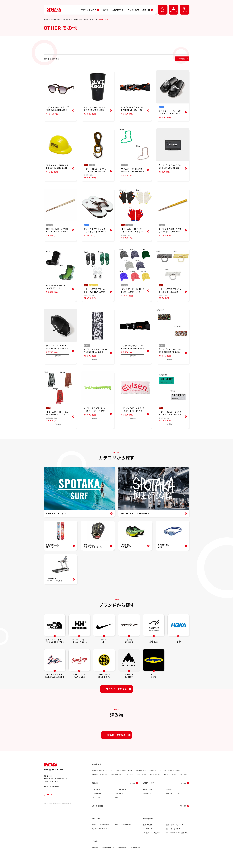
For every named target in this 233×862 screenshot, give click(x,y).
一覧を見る (132, 783)
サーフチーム (147, 829)
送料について (148, 789)
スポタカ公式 (148, 825)
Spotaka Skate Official (101, 829)
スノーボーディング (173, 829)
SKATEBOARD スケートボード (61, 19)
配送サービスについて (174, 793)
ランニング (96, 797)
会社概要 (95, 847)
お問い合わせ (135, 847)
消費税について (148, 793)
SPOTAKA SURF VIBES (100, 825)
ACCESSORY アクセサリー (83, 19)
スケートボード (120, 789)
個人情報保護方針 (108, 847)
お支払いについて (172, 789)
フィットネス (120, 793)
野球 (116, 797)
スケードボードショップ (174, 825)
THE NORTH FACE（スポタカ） (177, 833)
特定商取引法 (123, 847)
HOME (46, 19)
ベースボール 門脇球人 (151, 833)
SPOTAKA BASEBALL (123, 825)
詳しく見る (183, 806)
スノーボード (97, 793)
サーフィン (96, 789)
